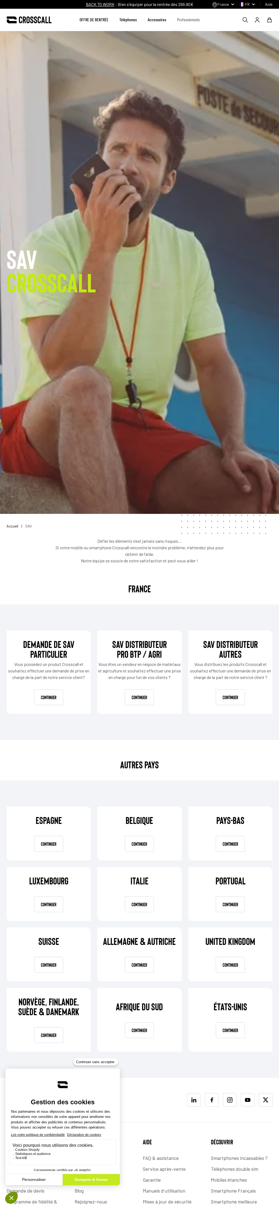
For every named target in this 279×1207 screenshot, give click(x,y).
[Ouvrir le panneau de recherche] (245, 20)
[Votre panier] (269, 20)
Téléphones (128, 19)
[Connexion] (257, 20)
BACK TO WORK (100, 4)
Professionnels (188, 19)
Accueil (13, 526)
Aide (268, 4)
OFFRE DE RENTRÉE (94, 19)
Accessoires (157, 19)
